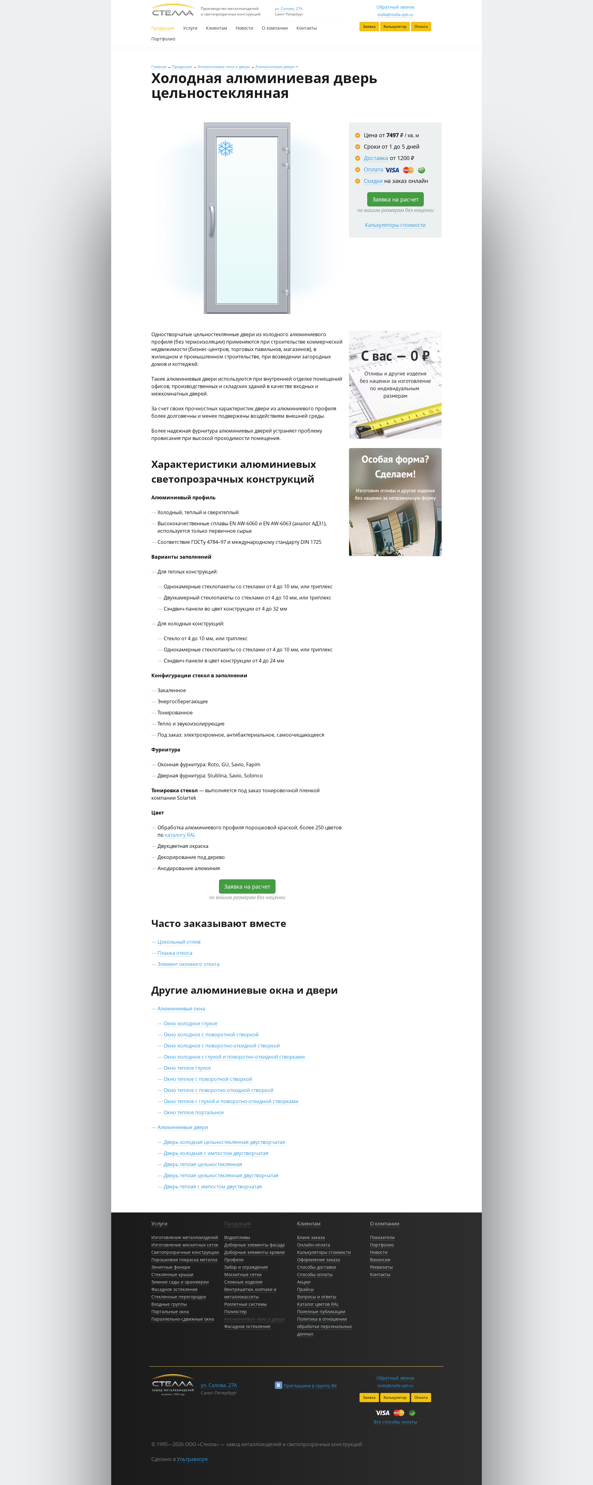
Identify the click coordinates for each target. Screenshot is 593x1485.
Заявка (369, 26)
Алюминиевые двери (275, 66)
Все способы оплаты (395, 1422)
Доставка (376, 158)
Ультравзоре (192, 1459)
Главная (158, 66)
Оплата (421, 26)
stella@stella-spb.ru (395, 14)
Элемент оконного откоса (189, 964)
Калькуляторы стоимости (395, 225)
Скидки (373, 180)
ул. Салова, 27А (289, 8)
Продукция (182, 66)
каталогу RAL (180, 834)
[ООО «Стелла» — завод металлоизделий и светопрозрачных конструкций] (173, 9)
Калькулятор (395, 26)
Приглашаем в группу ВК (309, 1386)
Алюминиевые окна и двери (224, 66)
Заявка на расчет (395, 199)
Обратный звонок (395, 7)
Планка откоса (175, 953)
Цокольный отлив (179, 941)
